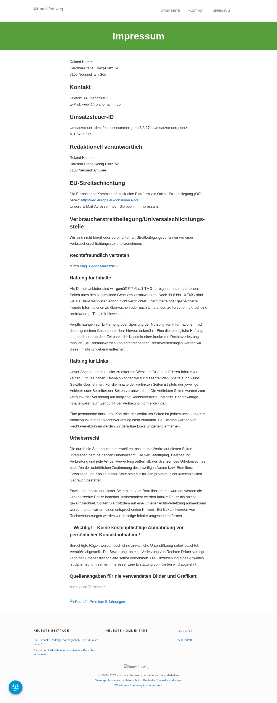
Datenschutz (133, 680)
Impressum (221, 10)
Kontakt (196, 10)
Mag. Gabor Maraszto (97, 266)
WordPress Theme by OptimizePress (138, 685)
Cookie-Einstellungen (169, 680)
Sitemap (100, 680)
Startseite (170, 10)
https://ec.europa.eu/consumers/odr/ (110, 200)
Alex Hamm (185, 639)
